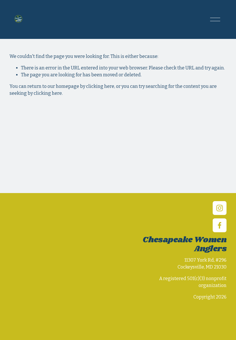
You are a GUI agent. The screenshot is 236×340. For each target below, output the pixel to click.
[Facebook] (220, 225)
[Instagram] (220, 208)
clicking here (100, 86)
